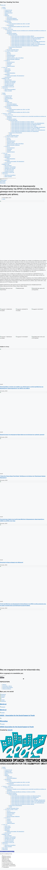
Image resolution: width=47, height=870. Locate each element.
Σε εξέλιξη (9, 22)
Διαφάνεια (7, 15)
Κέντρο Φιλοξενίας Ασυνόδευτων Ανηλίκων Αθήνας (22, 36)
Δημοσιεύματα (8, 77)
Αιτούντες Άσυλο (10, 56)
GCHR (10, 48)
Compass (9, 64)
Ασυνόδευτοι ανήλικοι (12, 33)
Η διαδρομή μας (8, 11)
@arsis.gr (3, 704)
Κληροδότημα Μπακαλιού (12, 19)
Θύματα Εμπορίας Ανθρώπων (13, 59)
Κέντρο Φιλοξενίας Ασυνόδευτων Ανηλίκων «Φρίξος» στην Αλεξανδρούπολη (28, 44)
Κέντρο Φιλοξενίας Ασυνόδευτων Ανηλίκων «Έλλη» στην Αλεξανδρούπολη (27, 37)
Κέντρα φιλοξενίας (13, 34)
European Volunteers (9, 85)
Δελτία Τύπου (7, 68)
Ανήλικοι (9, 819)
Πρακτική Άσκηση (11, 66)
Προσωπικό (9, 63)
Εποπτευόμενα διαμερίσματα (15, 47)
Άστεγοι (8, 52)
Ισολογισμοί (9, 16)
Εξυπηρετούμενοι (11, 62)
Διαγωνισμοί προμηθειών (10, 89)
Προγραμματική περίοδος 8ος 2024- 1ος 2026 (19, 23)
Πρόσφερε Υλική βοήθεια (10, 81)
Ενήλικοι (9, 820)
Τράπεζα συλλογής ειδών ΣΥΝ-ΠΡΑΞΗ (15, 57)
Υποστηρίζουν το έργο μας (8, 86)
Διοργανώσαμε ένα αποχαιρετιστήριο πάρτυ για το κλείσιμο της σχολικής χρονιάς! (22, 434)
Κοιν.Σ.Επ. (9, 53)
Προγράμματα (8, 21)
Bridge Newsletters (11, 73)
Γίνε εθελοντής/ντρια (9, 83)
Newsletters (7, 71)
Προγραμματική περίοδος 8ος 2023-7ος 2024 (19, 26)
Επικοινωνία (5, 849)
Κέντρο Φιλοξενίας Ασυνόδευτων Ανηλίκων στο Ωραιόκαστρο (25, 45)
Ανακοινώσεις (8, 70)
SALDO (10, 730)
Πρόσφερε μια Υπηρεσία (10, 82)
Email (1, 676)
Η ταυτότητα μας (8, 10)
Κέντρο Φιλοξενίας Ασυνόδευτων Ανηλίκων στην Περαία (23, 40)
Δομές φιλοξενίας (13, 794)
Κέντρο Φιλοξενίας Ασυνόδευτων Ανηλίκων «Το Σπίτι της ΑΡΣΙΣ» (21, 791)
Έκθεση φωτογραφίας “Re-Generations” (15, 75)
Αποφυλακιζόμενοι (11, 55)
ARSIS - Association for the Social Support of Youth (17, 715)
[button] (7, 851)
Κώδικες (6, 14)
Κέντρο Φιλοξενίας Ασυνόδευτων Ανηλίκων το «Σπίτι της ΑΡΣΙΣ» (25, 42)
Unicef (3, 199)
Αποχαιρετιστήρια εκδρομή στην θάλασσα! (11, 562)
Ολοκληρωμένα (10, 25)
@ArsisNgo (4, 721)
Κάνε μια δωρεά (8, 79)
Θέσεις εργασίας (8, 90)
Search (1, 178)
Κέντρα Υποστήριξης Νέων (13, 49)
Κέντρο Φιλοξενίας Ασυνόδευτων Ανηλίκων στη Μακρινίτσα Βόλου (26, 38)
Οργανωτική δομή (8, 12)
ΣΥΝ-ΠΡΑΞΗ (9, 815)
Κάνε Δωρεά (5, 847)
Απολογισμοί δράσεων (12, 18)
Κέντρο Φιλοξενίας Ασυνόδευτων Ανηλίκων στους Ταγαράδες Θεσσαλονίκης (28, 41)
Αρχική (3, 7)
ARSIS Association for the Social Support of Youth (17, 727)
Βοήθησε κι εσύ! (5, 78)
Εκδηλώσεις (7, 74)
